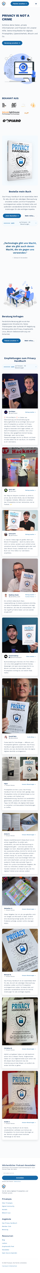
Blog (3, 1240)
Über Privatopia (7, 1203)
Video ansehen (30, 656)
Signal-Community (8, 1206)
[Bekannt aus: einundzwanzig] (4, 105)
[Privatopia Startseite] (3, 4)
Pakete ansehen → (20, 4)
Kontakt (4, 1209)
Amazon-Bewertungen (28, 784)
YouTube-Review (30, 596)
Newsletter (5, 1250)
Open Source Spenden (9, 1253)
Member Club (6, 1226)
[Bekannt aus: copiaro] (11, 120)
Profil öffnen (31, 737)
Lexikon (4, 1243)
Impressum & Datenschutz (9, 1266)
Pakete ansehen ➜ (11, 341)
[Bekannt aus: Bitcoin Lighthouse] (11, 113)
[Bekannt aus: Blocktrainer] (32, 105)
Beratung (5, 1229)
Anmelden (20, 1178)
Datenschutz (17, 1181)
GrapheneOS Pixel (8, 1246)
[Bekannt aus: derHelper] (26, 113)
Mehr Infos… (30, 216)
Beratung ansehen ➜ (12, 43)
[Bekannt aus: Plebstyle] (14, 105)
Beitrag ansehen (30, 412)
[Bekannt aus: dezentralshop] (23, 105)
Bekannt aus (6, 1213)
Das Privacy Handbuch (9, 1223)
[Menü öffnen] (36, 4)
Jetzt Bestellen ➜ (12, 216)
